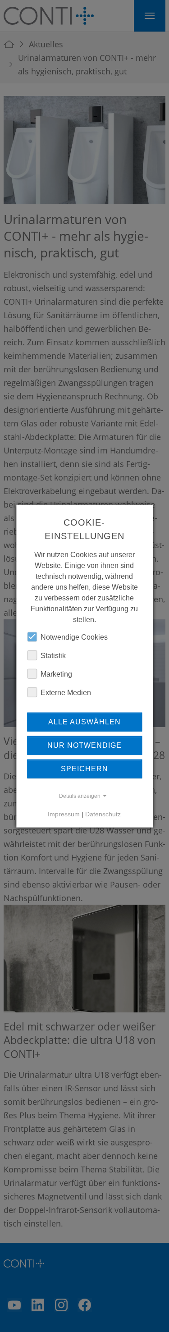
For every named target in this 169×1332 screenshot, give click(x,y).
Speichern (84, 768)
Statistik (53, 655)
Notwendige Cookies (74, 637)
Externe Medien (66, 692)
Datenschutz (103, 813)
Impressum (64, 813)
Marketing (56, 673)
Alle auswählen (84, 721)
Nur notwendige (84, 745)
